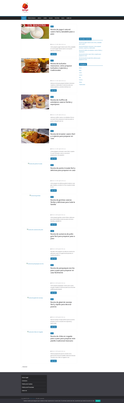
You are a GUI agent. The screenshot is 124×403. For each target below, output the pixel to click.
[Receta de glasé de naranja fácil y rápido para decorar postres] (35, 298)
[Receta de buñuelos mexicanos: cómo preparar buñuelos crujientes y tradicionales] (35, 65)
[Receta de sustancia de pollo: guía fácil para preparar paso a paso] (35, 230)
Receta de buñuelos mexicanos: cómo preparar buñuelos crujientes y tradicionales (61, 66)
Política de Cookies (27, 384)
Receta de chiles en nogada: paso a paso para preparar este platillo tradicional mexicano (62, 338)
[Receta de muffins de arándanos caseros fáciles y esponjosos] (35, 102)
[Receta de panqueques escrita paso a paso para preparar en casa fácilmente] (35, 264)
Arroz (39, 18)
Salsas (51, 18)
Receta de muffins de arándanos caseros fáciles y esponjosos (61, 102)
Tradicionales (31, 18)
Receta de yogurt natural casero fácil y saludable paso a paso (62, 31)
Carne (45, 18)
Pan (80, 77)
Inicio (23, 18)
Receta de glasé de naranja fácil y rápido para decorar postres (61, 304)
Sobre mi (69, 18)
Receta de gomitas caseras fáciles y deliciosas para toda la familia (62, 202)
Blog (63, 18)
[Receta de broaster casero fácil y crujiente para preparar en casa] (35, 136)
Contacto (24, 381)
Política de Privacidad (28, 387)
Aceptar (98, 400)
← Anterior (24, 367)
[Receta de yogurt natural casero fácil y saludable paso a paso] (35, 31)
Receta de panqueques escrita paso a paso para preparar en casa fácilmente (62, 270)
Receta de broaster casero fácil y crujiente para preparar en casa (62, 136)
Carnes (80, 75)
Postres (57, 18)
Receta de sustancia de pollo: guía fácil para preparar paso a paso (62, 236)
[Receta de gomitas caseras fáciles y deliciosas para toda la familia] (35, 196)
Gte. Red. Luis (63, 44)
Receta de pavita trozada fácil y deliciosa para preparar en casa (62, 169)
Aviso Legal (25, 377)
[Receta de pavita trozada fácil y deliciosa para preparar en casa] (35, 164)
